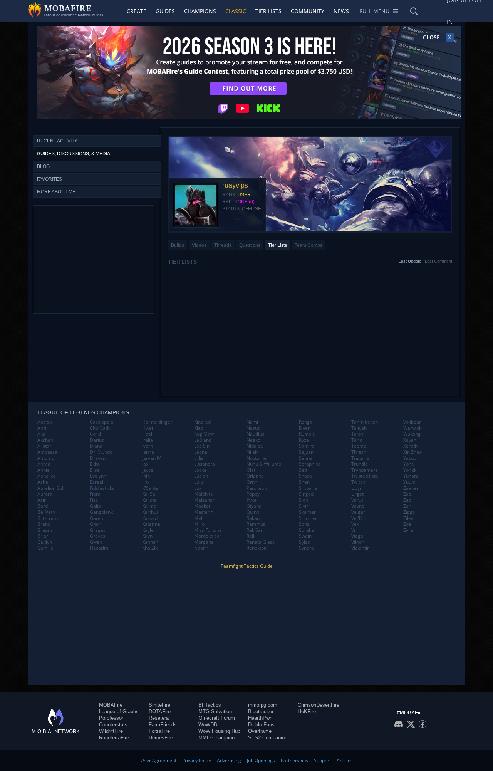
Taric (356, 440)
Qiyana (254, 506)
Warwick (412, 428)
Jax (145, 464)
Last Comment (438, 261)
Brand (43, 524)
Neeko (253, 440)
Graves (97, 536)
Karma (149, 506)
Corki (95, 434)
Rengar (306, 422)
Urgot (357, 494)
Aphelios (46, 476)
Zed (407, 500)
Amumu (45, 458)
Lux (197, 488)
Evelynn (98, 476)
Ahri (41, 428)
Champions (200, 11)
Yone (408, 464)
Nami (252, 422)
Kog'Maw (204, 434)
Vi (353, 530)
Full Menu (374, 11)
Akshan (45, 440)
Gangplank (101, 512)
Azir (41, 500)
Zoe (407, 524)
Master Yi (204, 512)
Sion (303, 500)
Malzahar (204, 500)
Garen (96, 518)
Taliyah (359, 428)
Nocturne (256, 458)
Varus (357, 500)
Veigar (358, 512)
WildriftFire (111, 731)
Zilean (409, 518)
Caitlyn (44, 542)
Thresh (358, 452)
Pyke (251, 500)
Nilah (252, 452)
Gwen (96, 542)
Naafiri (201, 548)
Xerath (410, 446)
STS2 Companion (267, 738)
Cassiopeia (101, 422)
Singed (306, 494)
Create (136, 11)
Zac (407, 494)
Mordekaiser (207, 536)
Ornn (251, 482)
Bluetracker (260, 711)
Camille (45, 548)
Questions (249, 245)
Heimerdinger (157, 422)
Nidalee (254, 446)
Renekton (256, 548)
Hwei (147, 428)
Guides (165, 11)
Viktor (357, 542)
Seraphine (310, 464)
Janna (148, 452)
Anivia (43, 464)
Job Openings (261, 760)
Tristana (360, 458)
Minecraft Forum (216, 718)
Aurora (44, 494)
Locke (200, 470)
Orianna (255, 476)
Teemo (358, 446)
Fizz (94, 500)
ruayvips (235, 185)
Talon (357, 434)
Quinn (252, 512)
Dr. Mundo (101, 452)
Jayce (147, 470)
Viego (357, 536)
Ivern (147, 446)
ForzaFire (159, 731)
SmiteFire (159, 705)
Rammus (255, 524)
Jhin (146, 476)
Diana (96, 446)
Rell (250, 536)
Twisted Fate (364, 476)
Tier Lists (268, 11)
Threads (222, 245)
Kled (198, 428)
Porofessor (111, 718)
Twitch (358, 482)
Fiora (95, 494)
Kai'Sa (148, 494)
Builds (177, 245)
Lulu (198, 482)
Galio (95, 506)
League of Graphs (119, 711)
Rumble (307, 434)
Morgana (204, 542)
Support (322, 760)
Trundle (359, 464)
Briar (42, 536)
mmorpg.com (262, 705)
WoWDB (207, 724)
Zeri (407, 506)
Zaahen (411, 488)
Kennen (150, 542)
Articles (345, 760)
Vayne (357, 506)
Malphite (203, 494)
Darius (97, 440)
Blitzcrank (48, 518)
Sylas (304, 542)
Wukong (412, 434)
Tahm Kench (364, 422)
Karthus (150, 512)
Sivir (303, 506)
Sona (304, 524)
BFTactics (209, 705)
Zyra (408, 530)
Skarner (307, 512)
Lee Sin (202, 446)
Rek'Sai (254, 530)
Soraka (306, 530)
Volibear (412, 422)
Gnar (95, 524)
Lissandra (204, 464)
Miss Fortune (208, 530)
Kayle (148, 530)
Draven (98, 458)
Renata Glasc (260, 542)
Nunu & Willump (263, 464)
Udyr (356, 488)
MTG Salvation (215, 711)
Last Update (410, 261)
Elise (95, 470)
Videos (199, 245)
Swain (305, 536)
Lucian (201, 476)
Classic (235, 11)
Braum (44, 530)
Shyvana (308, 488)
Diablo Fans (261, 724)
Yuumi (410, 482)
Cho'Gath (100, 428)
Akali (42, 434)
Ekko (95, 464)
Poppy (253, 494)
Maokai (202, 506)
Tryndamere (364, 470)
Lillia (199, 458)
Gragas (98, 530)
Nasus (253, 428)
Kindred (202, 422)
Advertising (229, 760)
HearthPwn (260, 718)
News (341, 11)
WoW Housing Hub (219, 731)
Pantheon (256, 488)
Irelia (147, 440)
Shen (304, 482)
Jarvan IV (151, 458)
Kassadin (151, 518)
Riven (304, 428)
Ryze (304, 440)
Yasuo (409, 458)
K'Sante (150, 488)
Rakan (253, 518)
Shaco (305, 476)
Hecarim (99, 548)
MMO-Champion (216, 738)
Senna (305, 458)
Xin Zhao (412, 452)
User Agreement (158, 760)
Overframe (260, 731)
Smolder (308, 518)
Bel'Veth (46, 512)
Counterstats (113, 724)
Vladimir (360, 548)
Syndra (306, 548)
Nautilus (255, 434)
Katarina (151, 524)
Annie (43, 470)
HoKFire (307, 711)
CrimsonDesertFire (318, 705)
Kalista (149, 500)
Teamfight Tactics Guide (247, 566)
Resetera (159, 718)
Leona (200, 452)
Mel (198, 518)
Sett (303, 470)
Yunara (411, 476)
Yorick (409, 470)
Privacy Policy (196, 760)
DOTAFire (160, 711)
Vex (355, 524)
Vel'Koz (359, 518)
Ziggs (409, 512)
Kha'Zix (150, 548)
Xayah (409, 440)
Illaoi (147, 434)
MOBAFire (110, 705)
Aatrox (44, 422)
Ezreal (96, 482)
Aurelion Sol (50, 488)
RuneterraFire (114, 738)
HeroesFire (161, 738)
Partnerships (294, 760)
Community (307, 11)
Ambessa (47, 452)
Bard (42, 506)
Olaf (250, 470)
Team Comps (308, 245)
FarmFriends (163, 724)
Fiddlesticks (102, 488)
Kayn (147, 536)
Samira (306, 446)
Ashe (42, 482)
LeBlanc (202, 440)
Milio (199, 524)
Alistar (44, 446)
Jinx (145, 482)
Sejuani (307, 452)
